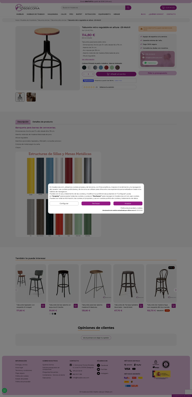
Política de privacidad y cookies (131, 208)
